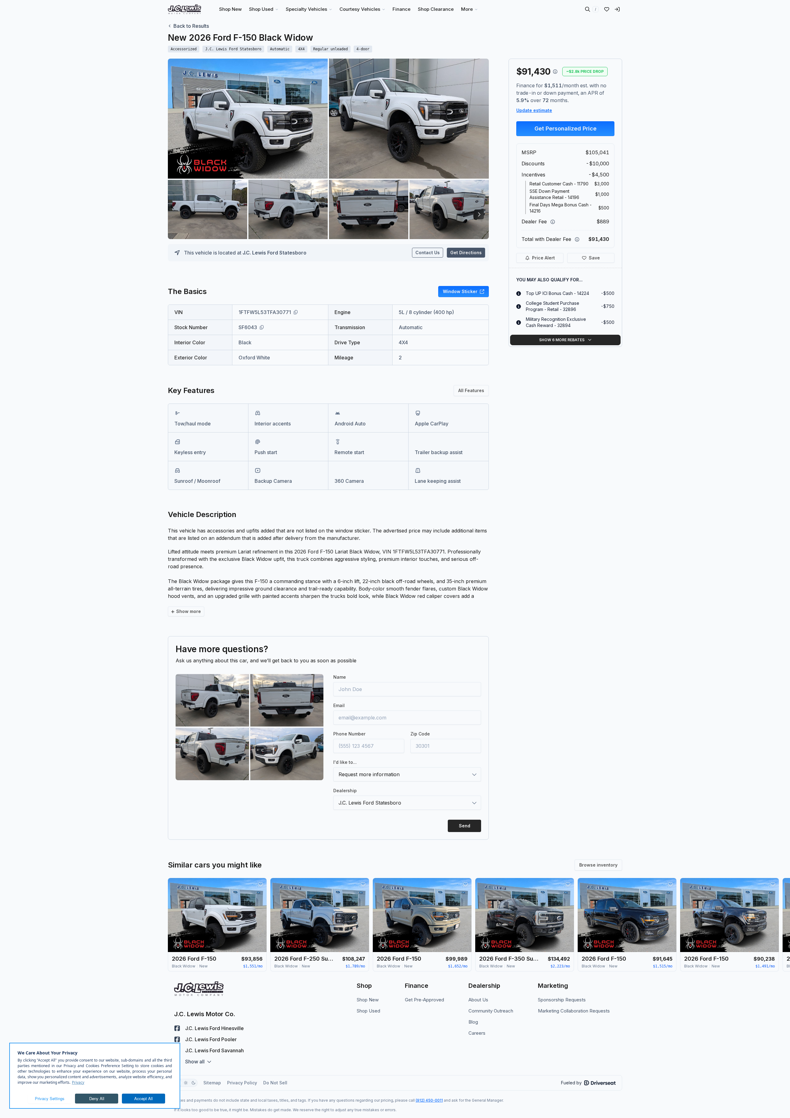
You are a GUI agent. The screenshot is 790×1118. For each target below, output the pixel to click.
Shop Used (368, 1011)
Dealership (345, 790)
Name (339, 677)
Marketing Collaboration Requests (574, 1011)
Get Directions (466, 252)
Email (339, 705)
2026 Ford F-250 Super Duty (305, 958)
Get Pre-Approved (424, 1000)
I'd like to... (345, 762)
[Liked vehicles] (607, 9)
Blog (473, 1022)
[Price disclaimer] (555, 71)
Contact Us (427, 252)
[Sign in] (617, 9)
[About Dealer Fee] (552, 221)
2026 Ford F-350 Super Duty (510, 958)
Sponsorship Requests (562, 1000)
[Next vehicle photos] (479, 214)
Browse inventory (598, 864)
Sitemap (212, 1082)
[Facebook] (177, 1028)
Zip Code (420, 733)
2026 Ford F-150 (194, 958)
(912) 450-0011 (429, 1100)
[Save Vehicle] (260, 884)
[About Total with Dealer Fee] (577, 239)
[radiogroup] (185, 1083)
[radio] (185, 1083)
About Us (478, 1000)
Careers (476, 1033)
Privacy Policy (242, 1082)
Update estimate (534, 110)
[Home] (184, 9)
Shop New (368, 1000)
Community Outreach (490, 1011)
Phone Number (349, 733)
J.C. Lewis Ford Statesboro (274, 253)
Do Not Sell (275, 1082)
